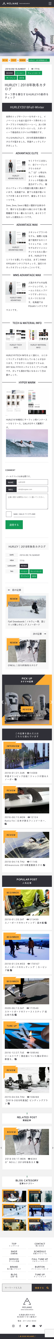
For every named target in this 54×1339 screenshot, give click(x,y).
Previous (2, 702)
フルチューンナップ (40, 1260)
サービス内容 (14, 1260)
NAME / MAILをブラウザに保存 (24, 514)
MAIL (11, 489)
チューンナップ (40, 1275)
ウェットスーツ (34, 73)
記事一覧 (14, 1275)
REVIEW (22, 60)
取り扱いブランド (14, 1268)
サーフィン (10, 77)
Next (51, 702)
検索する (41, 1287)
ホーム (5, 60)
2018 (21, 77)
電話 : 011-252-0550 (27, 1321)
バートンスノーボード (40, 1268)
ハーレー (20, 73)
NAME (11, 482)
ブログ (13, 60)
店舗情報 (14, 1252)
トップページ (14, 1245)
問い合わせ (40, 1245)
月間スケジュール (40, 1252)
